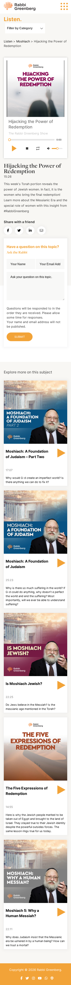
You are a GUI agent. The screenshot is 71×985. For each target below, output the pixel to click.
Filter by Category (20, 28)
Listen (8, 41)
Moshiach (23, 41)
